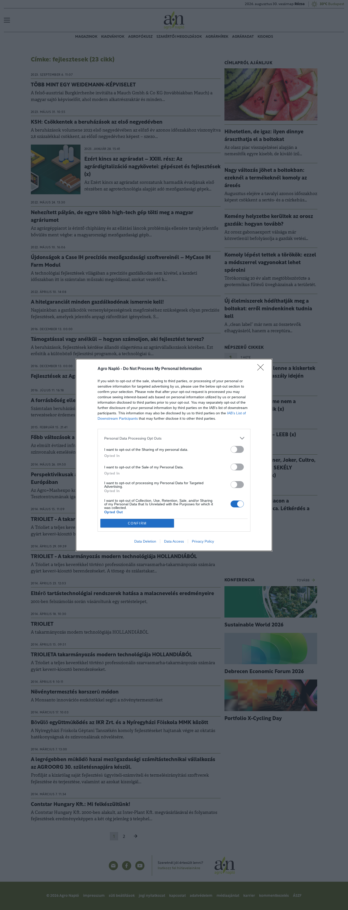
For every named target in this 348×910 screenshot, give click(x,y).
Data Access (174, 541)
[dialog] (174, 455)
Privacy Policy (203, 541)
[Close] (262, 369)
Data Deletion (145, 541)
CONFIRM (137, 523)
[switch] (237, 449)
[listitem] (174, 438)
